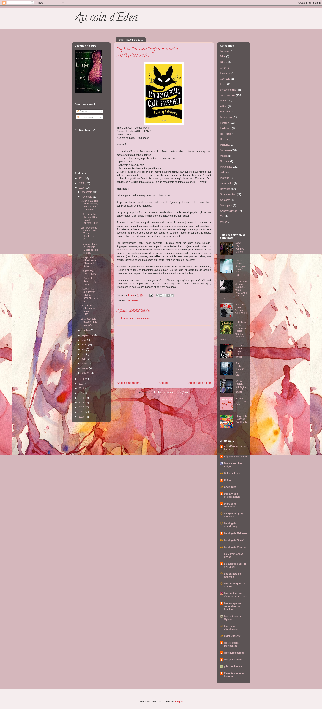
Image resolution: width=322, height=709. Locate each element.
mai (84, 354)
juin (84, 349)
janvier (85, 373)
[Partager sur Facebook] (168, 295)
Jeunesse (132, 300)
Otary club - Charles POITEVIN (241, 419)
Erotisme (225, 111)
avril (84, 358)
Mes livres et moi (234, 652)
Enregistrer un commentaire (136, 318)
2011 (82, 412)
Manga (223, 155)
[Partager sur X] (165, 295)
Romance (225, 189)
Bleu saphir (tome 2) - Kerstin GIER (240, 369)
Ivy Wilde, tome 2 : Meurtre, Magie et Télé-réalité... (90, 248)
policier (224, 172)
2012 (82, 407)
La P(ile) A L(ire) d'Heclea (233, 515)
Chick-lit (224, 67)
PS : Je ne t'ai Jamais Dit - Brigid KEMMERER (89, 218)
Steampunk (226, 205)
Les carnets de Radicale (232, 575)
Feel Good (225, 128)
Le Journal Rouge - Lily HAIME (88, 281)
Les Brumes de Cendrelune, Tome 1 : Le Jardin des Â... (89, 233)
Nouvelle (224, 161)
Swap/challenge (228, 211)
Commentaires (87, 117)
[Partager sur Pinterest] (172, 295)
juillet (85, 344)
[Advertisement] (164, 351)
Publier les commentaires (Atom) (171, 392)
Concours (225, 78)
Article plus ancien (199, 382)
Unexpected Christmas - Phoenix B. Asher (88, 262)
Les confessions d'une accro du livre (235, 595)
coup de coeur (227, 95)
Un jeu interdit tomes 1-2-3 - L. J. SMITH (241, 386)
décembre (87, 192)
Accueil (163, 382)
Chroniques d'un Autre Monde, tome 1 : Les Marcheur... (89, 205)
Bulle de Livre (232, 473)
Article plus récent (128, 382)
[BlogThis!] (161, 295)
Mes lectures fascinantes (231, 644)
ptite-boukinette (233, 666)
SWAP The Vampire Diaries (239, 247)
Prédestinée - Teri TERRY (88, 272)
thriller (223, 222)
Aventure (225, 51)
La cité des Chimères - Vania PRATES (88, 309)
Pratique (224, 178)
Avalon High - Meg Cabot (241, 401)
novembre (87, 196)
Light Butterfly (232, 636)
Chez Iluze (230, 487)
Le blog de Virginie (235, 547)
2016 (82, 388)
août (84, 340)
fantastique (226, 117)
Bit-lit (223, 62)
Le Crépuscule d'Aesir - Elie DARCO (89, 321)
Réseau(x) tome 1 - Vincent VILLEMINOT (241, 310)
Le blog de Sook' (234, 540)
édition (223, 106)
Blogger (179, 701)
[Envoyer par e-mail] (158, 295)
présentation (226, 183)
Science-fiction (228, 194)
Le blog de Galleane (235, 533)
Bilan (222, 56)
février (85, 368)
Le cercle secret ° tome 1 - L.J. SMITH (240, 351)
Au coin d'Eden (106, 18)
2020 (82, 183)
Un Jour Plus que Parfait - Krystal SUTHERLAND (89, 295)
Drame (223, 100)
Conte (223, 84)
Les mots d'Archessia (230, 627)
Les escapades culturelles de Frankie (232, 606)
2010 (82, 416)
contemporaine (228, 89)
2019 (82, 187)
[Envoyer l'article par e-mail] (151, 295)
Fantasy (224, 122)
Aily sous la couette (235, 456)
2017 (82, 383)
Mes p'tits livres (233, 659)
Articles (83, 111)
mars (85, 363)
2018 (82, 379)
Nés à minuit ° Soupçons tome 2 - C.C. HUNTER (240, 268)
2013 (82, 402)
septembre (88, 335)
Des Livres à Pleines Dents (232, 495)
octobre (86, 330)
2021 (82, 178)
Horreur (224, 139)
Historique (225, 133)
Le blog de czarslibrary (231, 525)
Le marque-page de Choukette (235, 565)
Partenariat (226, 166)
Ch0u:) (227, 480)
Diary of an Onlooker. (230, 505)
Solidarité (225, 200)
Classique (225, 73)
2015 (82, 393)
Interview (225, 144)
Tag (222, 216)
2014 (82, 397)
